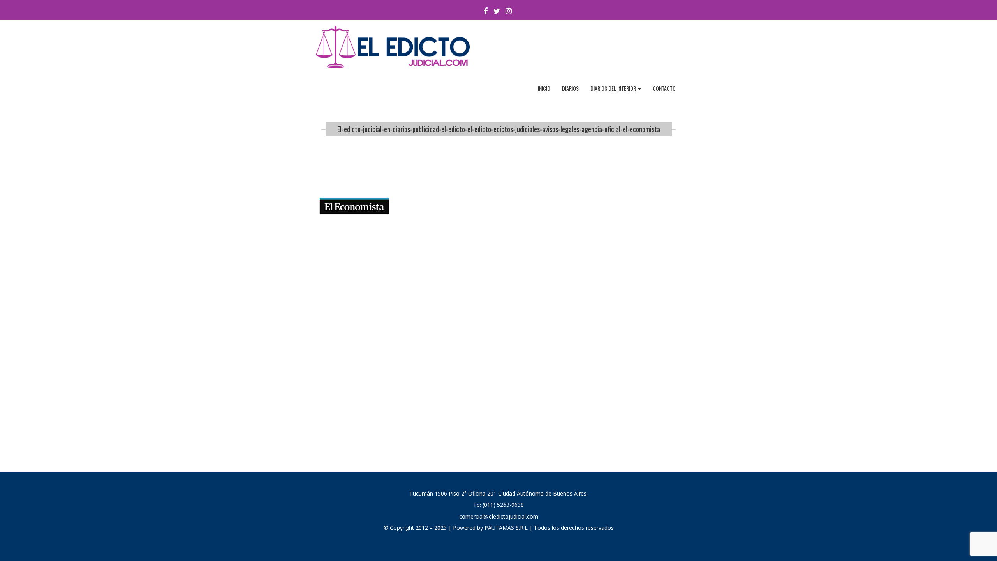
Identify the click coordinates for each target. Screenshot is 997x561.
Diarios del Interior (613, 88)
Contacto (664, 88)
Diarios (570, 88)
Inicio (544, 88)
